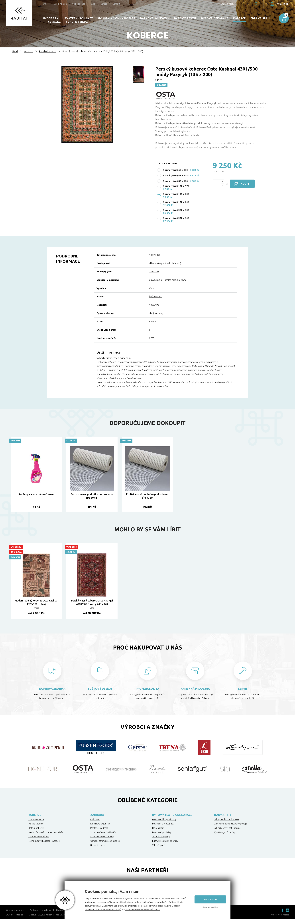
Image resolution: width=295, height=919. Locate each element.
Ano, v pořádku (210, 899)
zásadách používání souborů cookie (142, 909)
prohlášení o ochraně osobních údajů (103, 909)
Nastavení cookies (210, 907)
